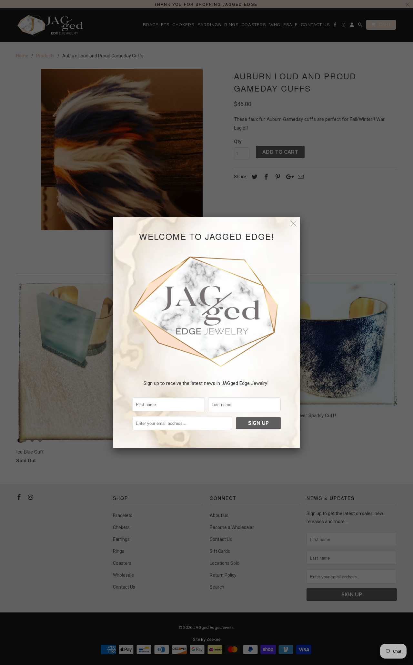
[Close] (293, 223)
